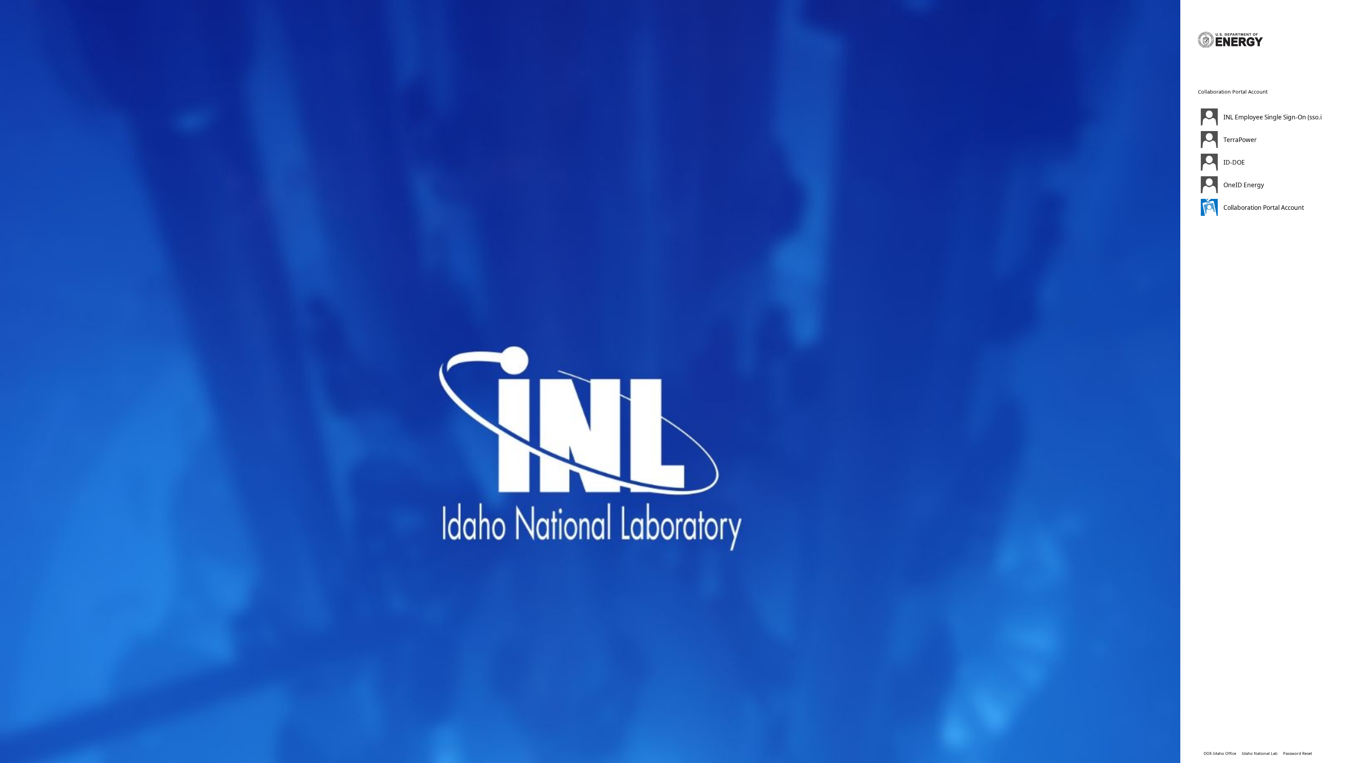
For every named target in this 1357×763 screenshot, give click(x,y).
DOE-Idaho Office (1220, 753)
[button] (1260, 117)
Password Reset (1297, 753)
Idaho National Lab (1259, 753)
